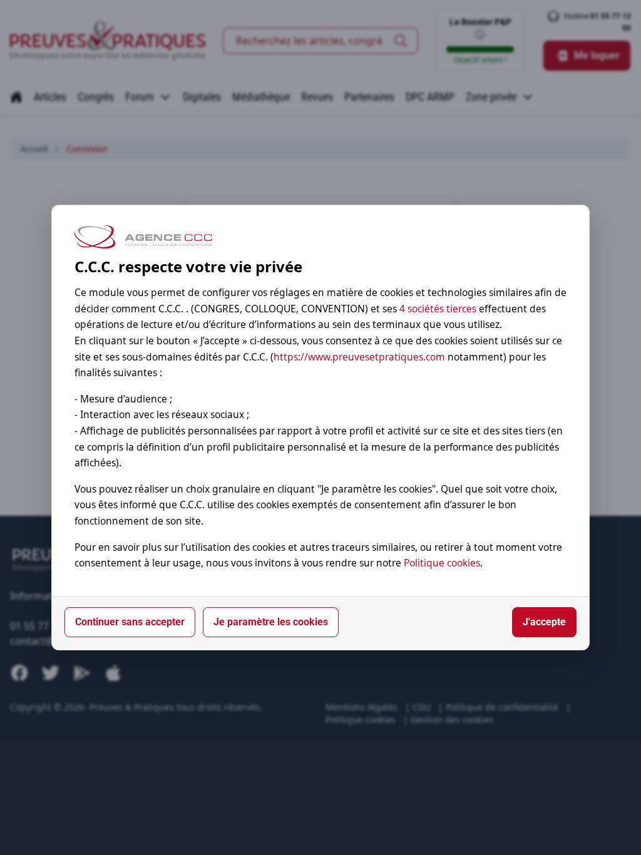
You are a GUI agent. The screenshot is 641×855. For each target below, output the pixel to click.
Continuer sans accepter (130, 622)
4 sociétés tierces (437, 308)
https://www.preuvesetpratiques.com (359, 357)
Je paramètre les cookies (270, 622)
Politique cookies (442, 563)
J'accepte (544, 622)
